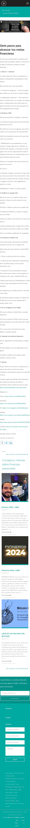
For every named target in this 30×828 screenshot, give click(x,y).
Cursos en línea (21, 778)
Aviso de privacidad (9, 773)
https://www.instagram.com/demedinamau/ (15, 408)
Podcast (15, 792)
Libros (6, 789)
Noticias (20, 789)
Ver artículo (6, 532)
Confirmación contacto (19, 773)
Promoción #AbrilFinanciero (11, 795)
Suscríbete (15, 698)
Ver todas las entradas (16, 454)
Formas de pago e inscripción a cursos (13, 786)
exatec (17, 784)
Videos (17, 800)
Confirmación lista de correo (11, 778)
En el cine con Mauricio (10, 784)
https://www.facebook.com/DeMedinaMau (13, 403)
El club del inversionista (10, 781)
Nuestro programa (9, 792)
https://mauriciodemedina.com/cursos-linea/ (13, 387)
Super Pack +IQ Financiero (10, 798)
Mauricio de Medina (13, 789)
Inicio (23, 786)
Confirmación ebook (9, 775)
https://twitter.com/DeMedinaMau (15, 396)
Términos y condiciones (10, 800)
